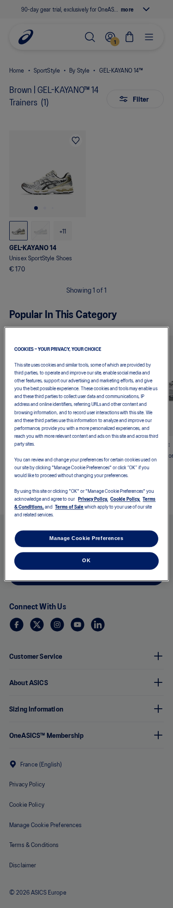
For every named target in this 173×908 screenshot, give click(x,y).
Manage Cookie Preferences (86, 538)
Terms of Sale (69, 506)
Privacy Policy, (93, 499)
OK (86, 561)
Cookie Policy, (125, 499)
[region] (86, 453)
